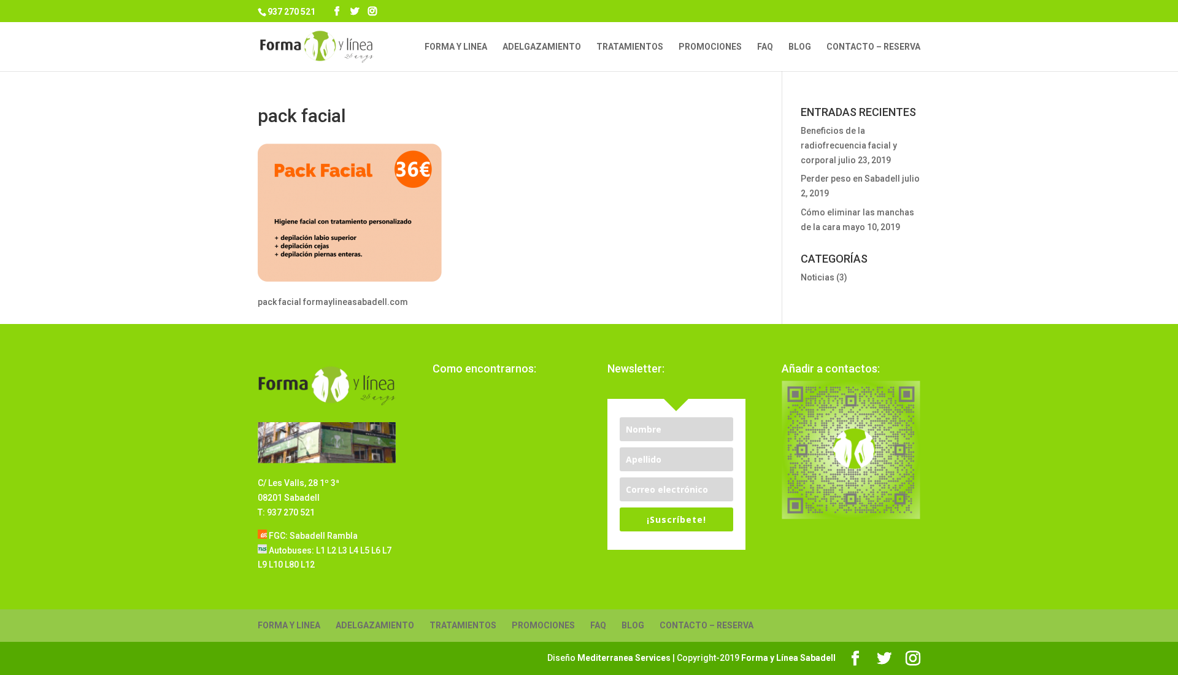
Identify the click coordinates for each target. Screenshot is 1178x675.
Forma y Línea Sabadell (788, 658)
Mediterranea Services (624, 658)
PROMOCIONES (710, 47)
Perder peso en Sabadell (850, 178)
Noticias (817, 277)
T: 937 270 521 (286, 512)
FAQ (765, 47)
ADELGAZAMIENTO (541, 47)
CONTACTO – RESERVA (873, 47)
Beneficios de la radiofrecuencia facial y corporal (849, 145)
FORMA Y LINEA (456, 47)
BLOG (799, 47)
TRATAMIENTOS (629, 47)
